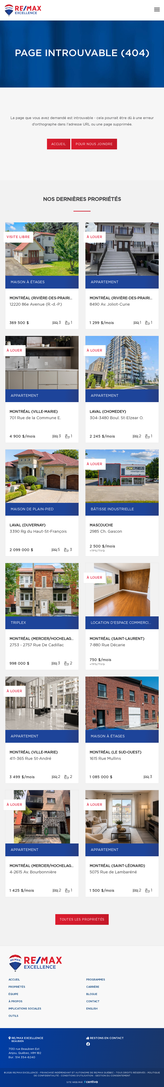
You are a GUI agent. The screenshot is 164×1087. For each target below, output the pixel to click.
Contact (93, 1001)
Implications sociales (25, 1008)
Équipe (13, 994)
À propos (15, 1001)
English (92, 1008)
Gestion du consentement (112, 1076)
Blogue (91, 994)
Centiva (91, 1081)
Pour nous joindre (94, 144)
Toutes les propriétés (82, 919)
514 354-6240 (25, 1057)
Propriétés (17, 987)
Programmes (95, 979)
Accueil (58, 144)
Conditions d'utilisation (77, 1076)
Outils (13, 1016)
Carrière (92, 987)
